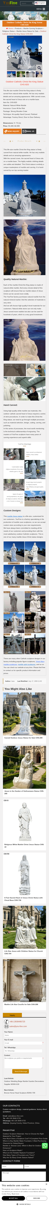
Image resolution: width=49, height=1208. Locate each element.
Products (18, 28)
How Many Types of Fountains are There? (19, 1155)
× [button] (46, 1184)
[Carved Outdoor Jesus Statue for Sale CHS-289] (24, 713)
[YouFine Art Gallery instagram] (3, 1127)
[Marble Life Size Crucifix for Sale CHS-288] (24, 980)
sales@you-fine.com (18, 1026)
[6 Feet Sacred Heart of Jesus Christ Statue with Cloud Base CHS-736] (24, 874)
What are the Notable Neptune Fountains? (19, 1153)
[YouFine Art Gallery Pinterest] (4, 1127)
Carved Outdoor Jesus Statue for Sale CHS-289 (23, 738)
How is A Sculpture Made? (12, 1150)
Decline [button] (36, 1198)
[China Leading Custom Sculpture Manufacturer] (10, 3)
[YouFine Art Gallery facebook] (2, 1127)
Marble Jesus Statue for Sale (27, 31)
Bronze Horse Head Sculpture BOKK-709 (19, 1093)
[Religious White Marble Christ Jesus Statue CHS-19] (24, 820)
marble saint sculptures (26, 664)
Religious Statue (8, 31)
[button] (39, 9)
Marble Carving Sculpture (33, 28)
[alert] (24, 1195)
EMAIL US (30, 131)
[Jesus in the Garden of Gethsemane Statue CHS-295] (24, 767)
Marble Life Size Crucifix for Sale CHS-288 (21, 1004)
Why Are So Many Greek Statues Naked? (18, 1157)
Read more (15, 1194)
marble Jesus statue (14, 516)
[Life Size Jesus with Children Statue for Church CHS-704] (24, 927)
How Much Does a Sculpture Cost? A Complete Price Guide (25, 1138)
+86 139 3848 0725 (13, 1118)
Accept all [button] (13, 1198)
